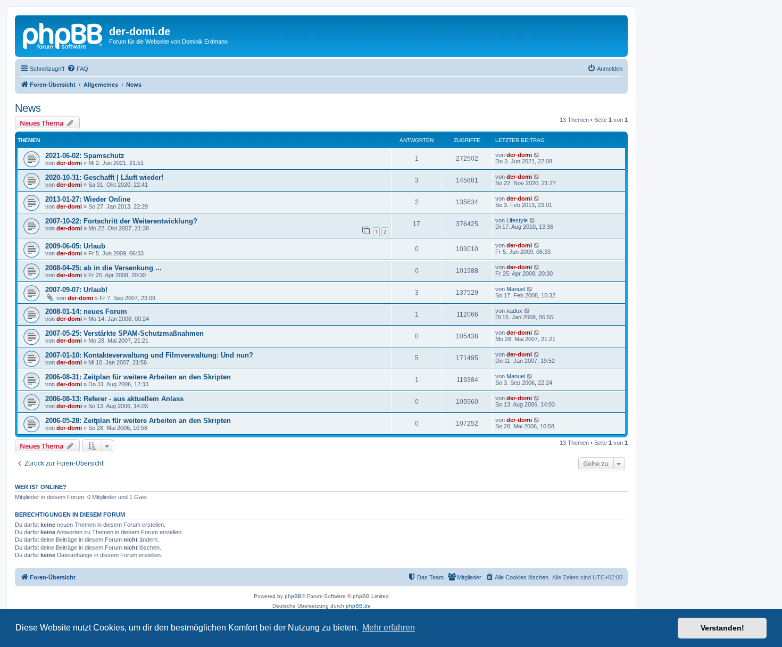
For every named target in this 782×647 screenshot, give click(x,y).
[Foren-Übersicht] (63, 35)
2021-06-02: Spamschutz (84, 156)
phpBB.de (358, 606)
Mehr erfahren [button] (388, 627)
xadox (514, 311)
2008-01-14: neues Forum (86, 312)
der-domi (69, 163)
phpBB (293, 596)
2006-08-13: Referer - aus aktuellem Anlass (114, 399)
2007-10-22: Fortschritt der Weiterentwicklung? (121, 221)
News (28, 108)
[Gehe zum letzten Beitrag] (537, 155)
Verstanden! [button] (722, 628)
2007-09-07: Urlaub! (76, 290)
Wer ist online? (40, 487)
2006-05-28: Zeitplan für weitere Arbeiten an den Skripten (138, 421)
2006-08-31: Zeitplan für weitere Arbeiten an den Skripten (138, 377)
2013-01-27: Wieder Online (87, 199)
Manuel (515, 289)
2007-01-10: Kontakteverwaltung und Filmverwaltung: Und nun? (149, 355)
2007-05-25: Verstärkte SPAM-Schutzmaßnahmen (124, 333)
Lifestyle (517, 220)
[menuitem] (77, 68)
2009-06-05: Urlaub (75, 246)
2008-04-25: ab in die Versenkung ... (103, 268)
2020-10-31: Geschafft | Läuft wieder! (104, 177)
